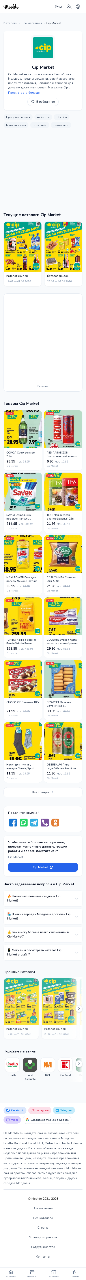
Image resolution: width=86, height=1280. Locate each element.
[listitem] (12, 1069)
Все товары (40, 792)
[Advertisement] (43, 172)
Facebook (17, 1110)
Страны (43, 1228)
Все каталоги (43, 1218)
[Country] (78, 6)
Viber (14, 1120)
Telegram (66, 1110)
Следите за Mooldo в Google (49, 1120)
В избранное (45, 102)
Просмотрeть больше (24, 93)
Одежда (61, 117)
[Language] (69, 6)
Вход (58, 6)
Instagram (42, 1110)
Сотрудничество (43, 1247)
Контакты (43, 1257)
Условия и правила (43, 1237)
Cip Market (40, 867)
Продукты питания (18, 117)
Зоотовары (61, 125)
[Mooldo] (11, 6)
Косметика (40, 125)
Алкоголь (43, 117)
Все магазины (43, 1208)
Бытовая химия (16, 125)
